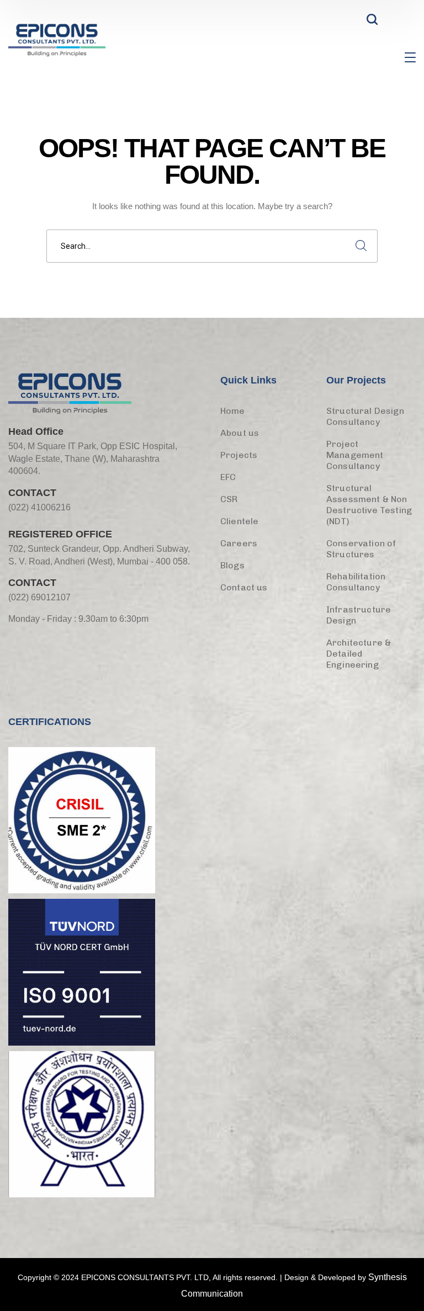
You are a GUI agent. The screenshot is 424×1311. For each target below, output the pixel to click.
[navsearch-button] (372, 22)
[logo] (56, 39)
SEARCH (361, 246)
